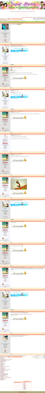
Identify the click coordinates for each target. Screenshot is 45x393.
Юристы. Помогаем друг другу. (5, 360)
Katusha (25, 388)
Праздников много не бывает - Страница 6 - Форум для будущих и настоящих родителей (24, 11)
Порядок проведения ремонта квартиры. (6, 377)
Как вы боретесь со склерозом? (5, 366)
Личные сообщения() (24, 17)
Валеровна (25, 387)
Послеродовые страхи (3, 373)
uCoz (25, 392)
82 (22, 153)
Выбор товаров (2, 371)
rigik (24, 383)
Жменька (25, 386)
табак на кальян (3, 363)
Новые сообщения (30, 17)
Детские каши (2, 367)
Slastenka (25, 382)
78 (22, 66)
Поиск (44, 17)
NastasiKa (25, 384)
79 (22, 89)
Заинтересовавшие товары (4, 370)
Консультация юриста (3, 361)
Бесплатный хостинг (21, 392)
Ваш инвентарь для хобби (4, 374)
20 (6, 103)
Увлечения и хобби (2, 375)
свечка (24, 385)
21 (6, 124)
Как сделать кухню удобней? (4, 376)
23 (6, 147)
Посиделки (1, 362)
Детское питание (2, 368)
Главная (11, 11)
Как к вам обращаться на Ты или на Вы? (6, 359)
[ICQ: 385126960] (13, 64)
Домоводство (2, 378)
